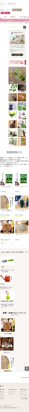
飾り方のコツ (11, 394)
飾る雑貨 (2, 398)
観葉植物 (10, 20)
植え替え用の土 (15, 22)
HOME (1, 22)
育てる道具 (10, 22)
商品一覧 (13, 17)
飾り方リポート (23, 394)
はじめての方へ (11, 391)
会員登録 (2, 10)
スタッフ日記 (23, 396)
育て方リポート (23, 391)
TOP (5, 17)
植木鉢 (1, 394)
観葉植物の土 (21, 22)
